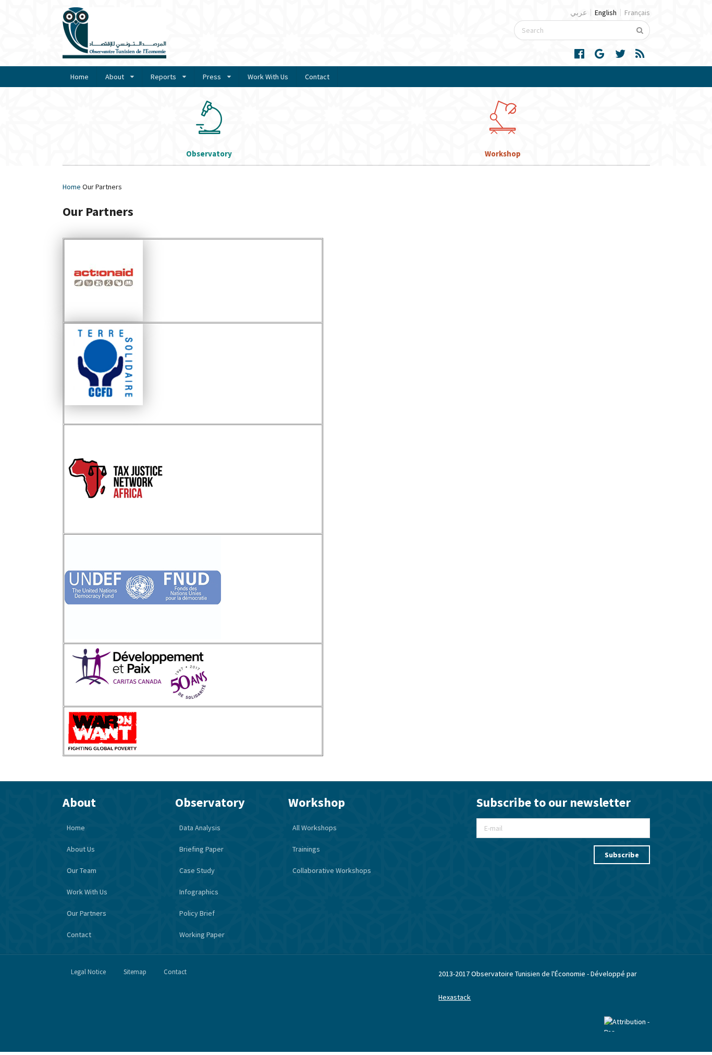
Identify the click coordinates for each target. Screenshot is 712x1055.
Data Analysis (199, 827)
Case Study (197, 870)
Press (212, 76)
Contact (317, 76)
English (606, 12)
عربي (578, 12)
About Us (81, 849)
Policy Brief (197, 913)
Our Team (81, 870)
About (114, 76)
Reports (163, 76)
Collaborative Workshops (331, 870)
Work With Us (268, 76)
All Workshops (314, 827)
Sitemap (135, 971)
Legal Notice (88, 971)
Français (637, 12)
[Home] (114, 55)
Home (79, 76)
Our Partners (86, 913)
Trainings (306, 849)
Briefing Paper (201, 849)
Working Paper (202, 934)
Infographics (198, 891)
